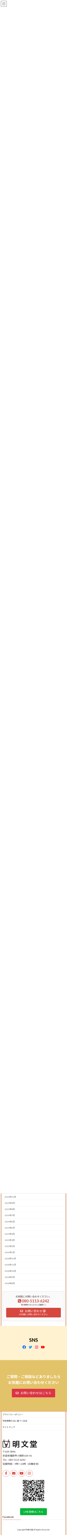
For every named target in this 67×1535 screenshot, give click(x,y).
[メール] (13, 1473)
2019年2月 (10, 1246)
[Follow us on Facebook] (6, 1473)
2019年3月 (10, 1240)
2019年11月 (10, 1197)
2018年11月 (10, 1264)
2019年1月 (10, 1252)
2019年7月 (10, 1215)
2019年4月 (10, 1234)
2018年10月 (10, 1271)
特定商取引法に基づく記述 (15, 1421)
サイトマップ (9, 1427)
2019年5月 (10, 1227)
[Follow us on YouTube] (21, 1473)
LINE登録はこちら (33, 1511)
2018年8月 (10, 1283)
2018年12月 (10, 1258)
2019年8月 (10, 1209)
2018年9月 (10, 1277)
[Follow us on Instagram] (29, 1473)
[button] (33, 1393)
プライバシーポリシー (13, 1414)
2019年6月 (10, 1221)
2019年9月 (10, 1203)
